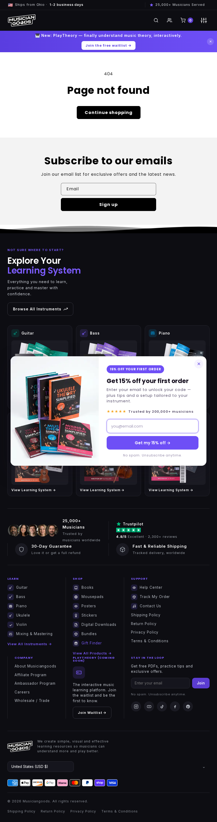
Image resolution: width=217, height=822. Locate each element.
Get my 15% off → (152, 443)
